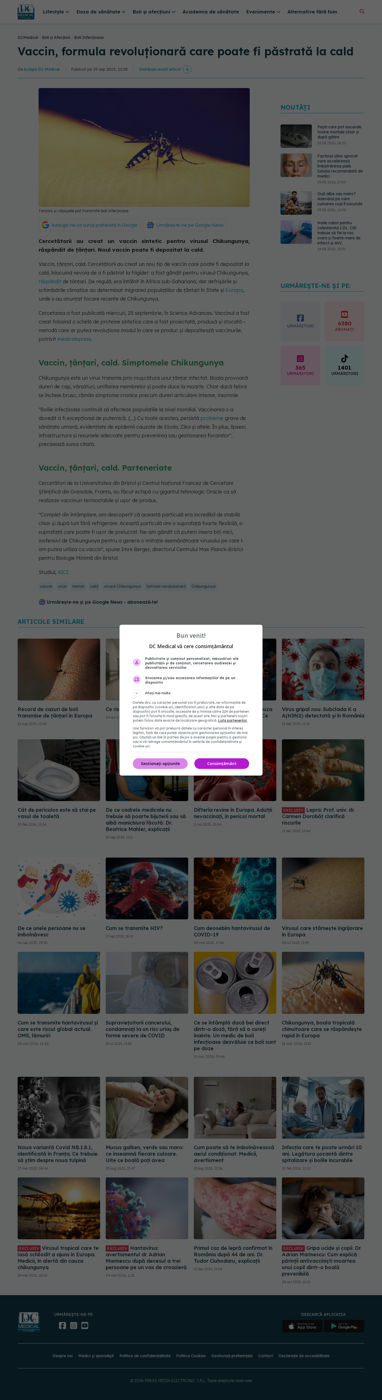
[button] (191, 693)
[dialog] (191, 700)
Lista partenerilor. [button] (232, 720)
